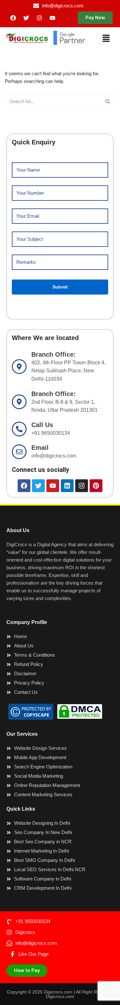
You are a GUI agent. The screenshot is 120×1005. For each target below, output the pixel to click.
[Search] (108, 101)
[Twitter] (26, 18)
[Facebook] (13, 18)
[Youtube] (52, 18)
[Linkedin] (67, 485)
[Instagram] (39, 18)
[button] (95, 18)
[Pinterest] (96, 485)
